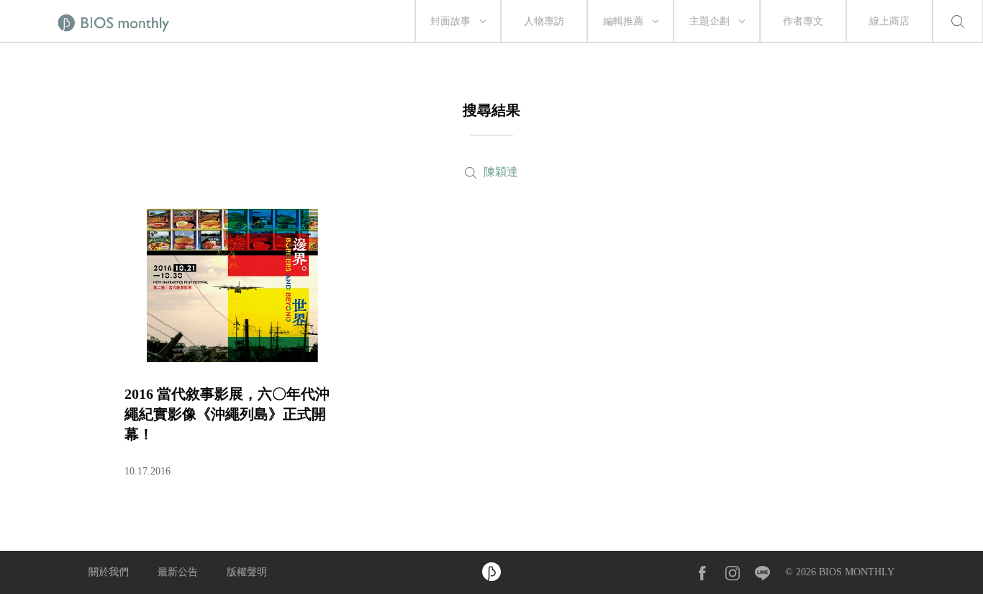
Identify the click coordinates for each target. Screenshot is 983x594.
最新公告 (178, 572)
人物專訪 (544, 21)
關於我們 (109, 572)
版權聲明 (247, 572)
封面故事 (450, 21)
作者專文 (803, 21)
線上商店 (889, 21)
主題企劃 (709, 21)
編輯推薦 (623, 21)
